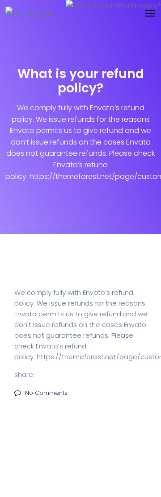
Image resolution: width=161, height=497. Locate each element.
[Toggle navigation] (150, 13)
